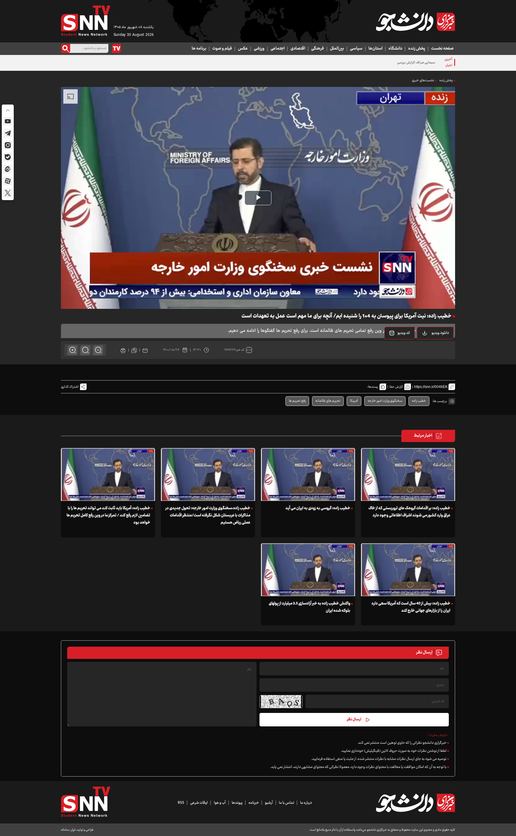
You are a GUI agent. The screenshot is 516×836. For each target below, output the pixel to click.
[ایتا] (7, 169)
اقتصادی (298, 49)
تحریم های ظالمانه (327, 401)
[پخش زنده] (116, 48)
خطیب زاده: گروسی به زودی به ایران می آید (317, 508)
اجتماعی (278, 49)
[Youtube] (7, 121)
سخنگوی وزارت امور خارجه (385, 401)
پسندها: (372, 387)
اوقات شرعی (199, 803)
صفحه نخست (442, 49)
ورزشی (259, 49)
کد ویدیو (403, 333)
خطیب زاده (419, 401)
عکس (243, 49)
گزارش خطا (396, 387)
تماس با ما (286, 803)
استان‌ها (375, 49)
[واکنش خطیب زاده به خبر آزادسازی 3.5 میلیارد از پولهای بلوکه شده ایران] (308, 569)
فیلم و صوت (222, 49)
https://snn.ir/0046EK (431, 387)
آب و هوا (220, 803)
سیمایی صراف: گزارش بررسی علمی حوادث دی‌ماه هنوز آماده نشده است (388, 62)
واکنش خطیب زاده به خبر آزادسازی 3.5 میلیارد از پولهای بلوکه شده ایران (309, 607)
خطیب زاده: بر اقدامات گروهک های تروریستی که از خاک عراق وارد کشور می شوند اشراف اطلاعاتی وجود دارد (409, 512)
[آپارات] (7, 181)
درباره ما (306, 803)
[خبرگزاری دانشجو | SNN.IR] (415, 21)
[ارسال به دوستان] (145, 350)
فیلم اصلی (432, 348)
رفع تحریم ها (297, 401)
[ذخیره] (134, 350)
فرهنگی (317, 49)
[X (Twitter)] (7, 193)
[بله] (7, 157)
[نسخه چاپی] (123, 350)
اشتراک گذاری (70, 387)
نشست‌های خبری (423, 80)
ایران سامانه (68, 830)
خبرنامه (253, 803)
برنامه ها (199, 49)
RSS (181, 803)
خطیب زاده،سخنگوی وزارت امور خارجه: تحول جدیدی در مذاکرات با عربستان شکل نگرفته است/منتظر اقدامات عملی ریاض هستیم (207, 515)
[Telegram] (7, 133)
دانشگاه (395, 49)
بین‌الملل (337, 49)
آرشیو (269, 803)
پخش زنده (416, 49)
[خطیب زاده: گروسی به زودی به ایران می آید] (308, 474)
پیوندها (237, 803)
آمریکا (354, 401)
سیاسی (356, 49)
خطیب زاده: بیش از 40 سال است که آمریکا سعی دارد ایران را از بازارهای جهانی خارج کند (410, 607)
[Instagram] (7, 145)
